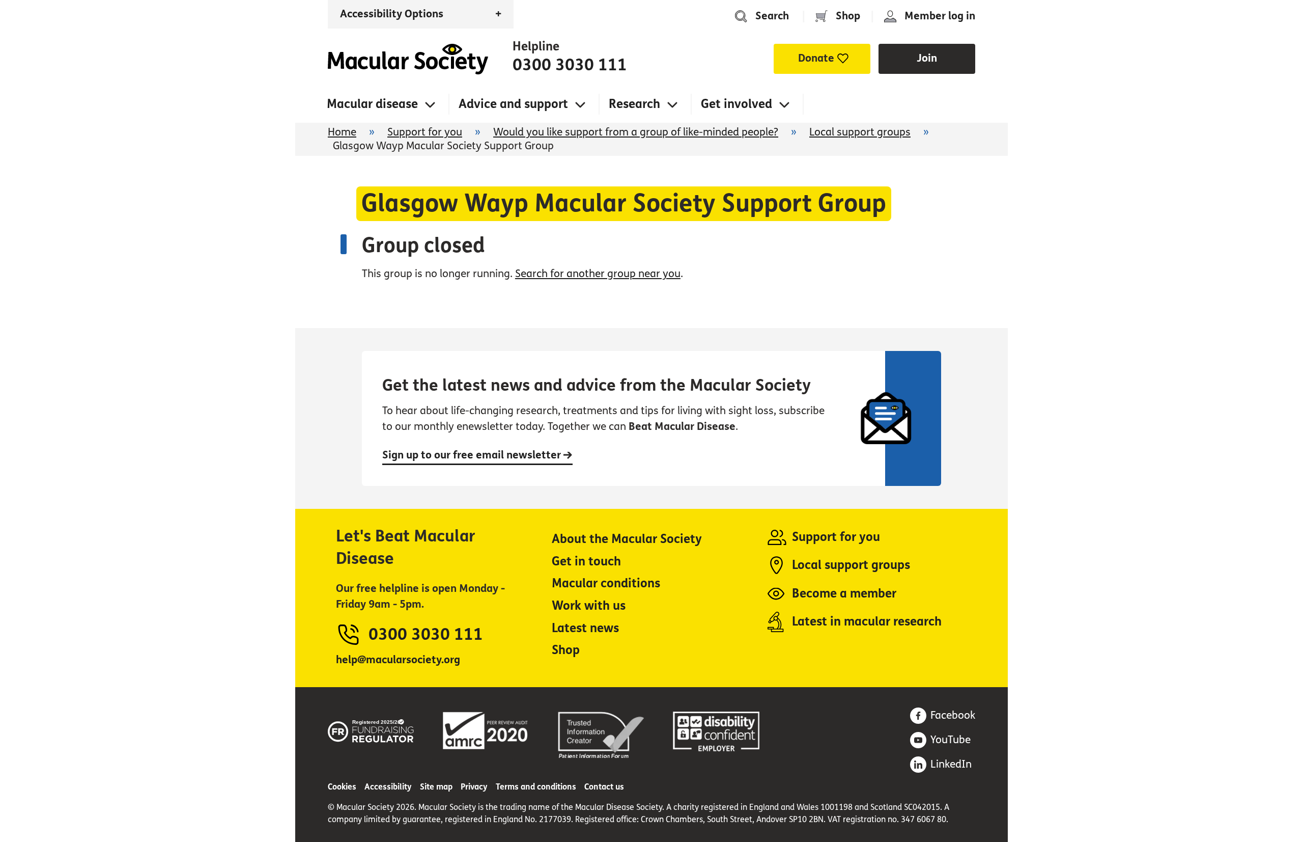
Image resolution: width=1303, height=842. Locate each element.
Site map (436, 787)
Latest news (585, 628)
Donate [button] (816, 58)
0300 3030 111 (570, 65)
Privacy (474, 787)
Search (772, 16)
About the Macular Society (627, 539)
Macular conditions (606, 583)
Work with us (589, 606)
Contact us (604, 787)
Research (634, 104)
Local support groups (860, 132)
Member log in (939, 16)
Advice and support (513, 104)
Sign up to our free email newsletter (472, 455)
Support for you (424, 132)
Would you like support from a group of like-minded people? (635, 132)
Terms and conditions (536, 787)
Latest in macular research (867, 621)
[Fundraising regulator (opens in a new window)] (371, 729)
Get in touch (586, 561)
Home (408, 59)
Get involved (736, 104)
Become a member (844, 593)
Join (927, 58)
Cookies (342, 787)
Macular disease (372, 104)
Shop (848, 16)
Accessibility (388, 787)
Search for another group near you (598, 273)
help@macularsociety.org (398, 660)
